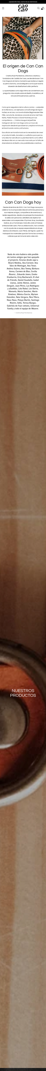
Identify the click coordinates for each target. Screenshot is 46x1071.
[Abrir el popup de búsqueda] (38, 8)
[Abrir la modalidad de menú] (3, 8)
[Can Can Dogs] (23, 8)
